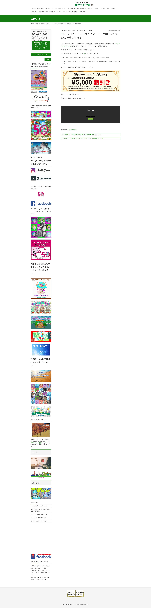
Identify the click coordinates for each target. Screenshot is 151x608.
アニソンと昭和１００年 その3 (38, 517)
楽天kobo (41, 443)
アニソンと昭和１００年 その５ (39, 506)
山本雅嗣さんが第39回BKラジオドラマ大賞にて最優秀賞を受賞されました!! (83, 134)
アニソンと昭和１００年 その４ (39, 514)
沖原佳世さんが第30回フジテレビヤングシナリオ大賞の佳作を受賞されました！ (84, 138)
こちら (85, 53)
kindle (47, 443)
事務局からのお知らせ (114, 30)
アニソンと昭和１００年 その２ (39, 521)
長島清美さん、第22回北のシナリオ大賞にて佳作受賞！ (40, 510)
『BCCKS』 (34, 443)
